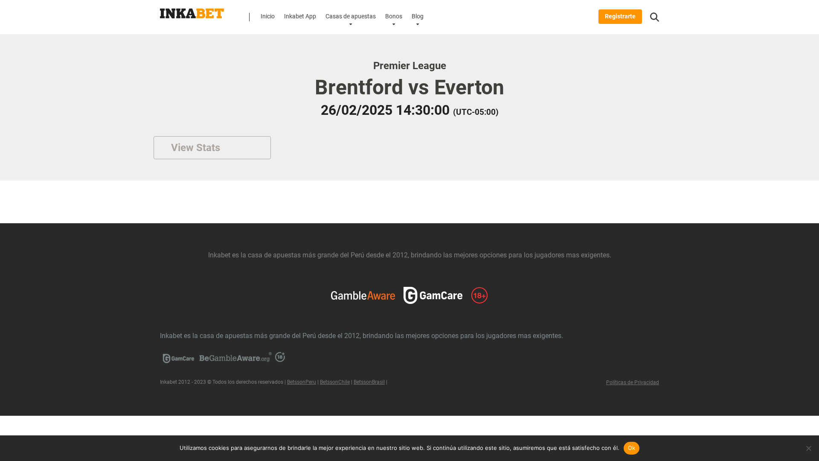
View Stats (195, 148)
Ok (632, 447)
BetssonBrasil (369, 382)
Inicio (268, 16)
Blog (418, 16)
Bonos (393, 16)
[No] (808, 448)
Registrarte (620, 16)
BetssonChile (335, 382)
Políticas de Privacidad (632, 382)
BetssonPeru (301, 382)
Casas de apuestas (350, 16)
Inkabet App (300, 16)
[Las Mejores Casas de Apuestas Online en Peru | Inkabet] (192, 10)
